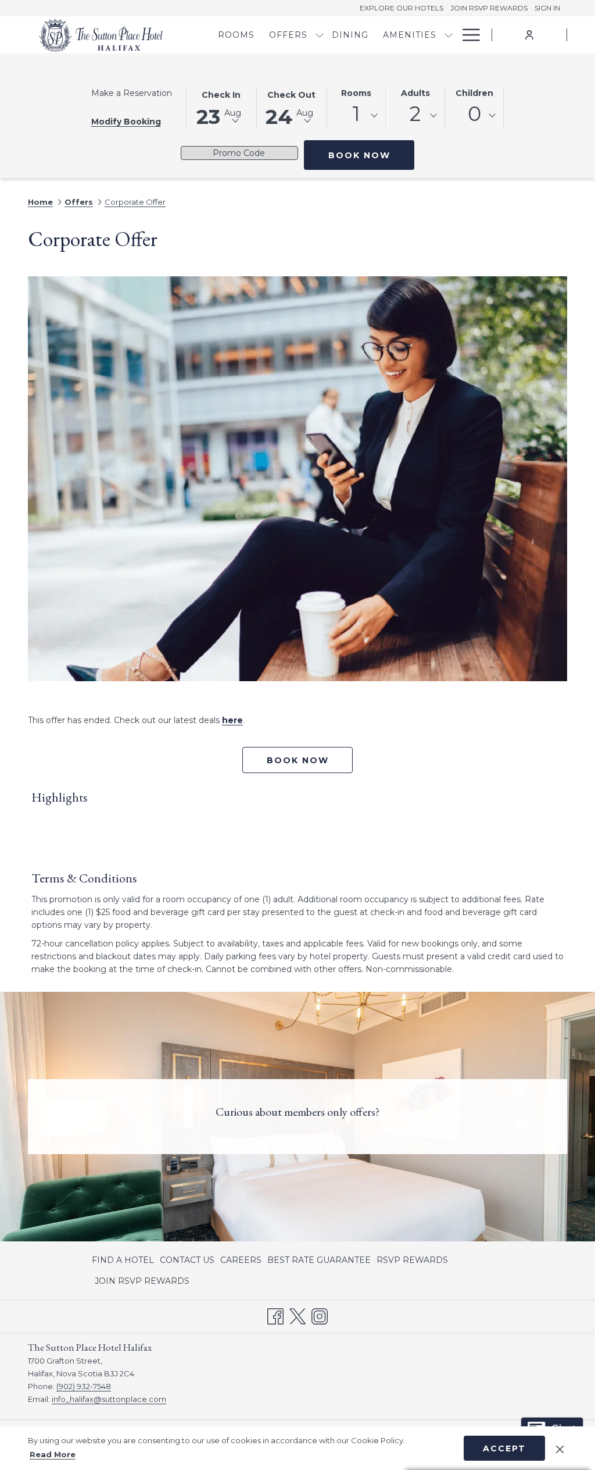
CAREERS (240, 1260)
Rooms (356, 93)
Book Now (371, 155)
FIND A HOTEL (123, 1260)
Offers (78, 202)
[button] (221, 106)
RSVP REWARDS (412, 1262)
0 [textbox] (474, 114)
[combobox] (356, 116)
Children (474, 93)
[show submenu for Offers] (319, 35)
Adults (415, 93)
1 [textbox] (356, 114)
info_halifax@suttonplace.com (109, 1399)
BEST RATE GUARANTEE (319, 1260)
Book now (298, 760)
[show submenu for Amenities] (448, 35)
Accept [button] (504, 1448)
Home (40, 202)
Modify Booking (126, 121)
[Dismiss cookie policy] (560, 1448)
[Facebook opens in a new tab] (275, 1315)
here (232, 720)
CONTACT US (187, 1260)
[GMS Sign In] (529, 34)
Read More (53, 1454)
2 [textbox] (415, 114)
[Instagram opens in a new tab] (319, 1315)
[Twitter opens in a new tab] (297, 1315)
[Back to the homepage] (100, 35)
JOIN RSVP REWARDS (142, 1283)
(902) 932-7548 (83, 1386)
